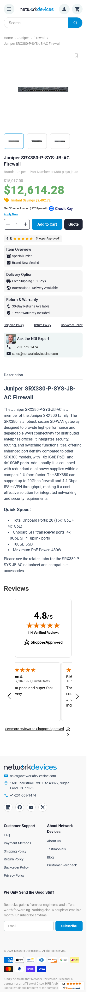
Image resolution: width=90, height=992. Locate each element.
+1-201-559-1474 (25, 347)
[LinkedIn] (8, 807)
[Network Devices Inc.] (37, 9)
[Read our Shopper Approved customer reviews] (71, 985)
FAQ (7, 835)
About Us (54, 841)
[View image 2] (37, 141)
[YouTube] (31, 807)
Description (13, 375)
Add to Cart (47, 224)
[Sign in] (64, 9)
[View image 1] (14, 141)
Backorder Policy (72, 325)
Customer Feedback (62, 865)
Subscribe (69, 926)
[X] (42, 807)
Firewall (39, 38)
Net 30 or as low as (26, 211)
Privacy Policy (14, 875)
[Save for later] (76, 55)
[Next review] (77, 696)
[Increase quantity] (26, 224)
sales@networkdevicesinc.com (35, 354)
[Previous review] (9, 696)
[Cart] (77, 9)
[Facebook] (19, 807)
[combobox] (43, 22)
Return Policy (42, 325)
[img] (43, 625)
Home (8, 38)
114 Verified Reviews (43, 632)
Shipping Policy (14, 325)
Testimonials (56, 849)
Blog (50, 857)
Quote (73, 224)
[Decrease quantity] (8, 224)
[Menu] (9, 9)
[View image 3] (60, 141)
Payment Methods (17, 843)
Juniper (23, 38)
